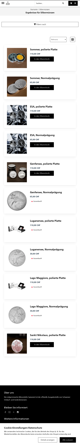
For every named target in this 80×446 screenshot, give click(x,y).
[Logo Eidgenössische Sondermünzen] (8, 3)
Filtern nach (41, 24)
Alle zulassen (67, 440)
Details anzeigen (48, 440)
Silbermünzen (44, 9)
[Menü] (3, 3)
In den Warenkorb (42, 59)
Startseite (34, 9)
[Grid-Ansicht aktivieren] (72, 39)
